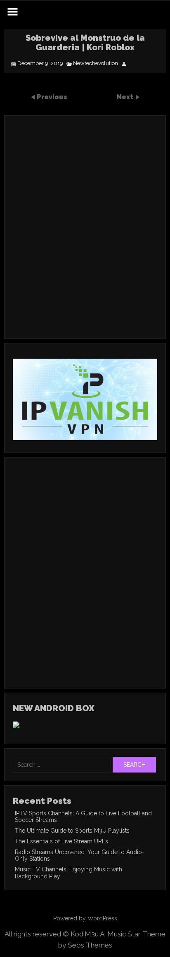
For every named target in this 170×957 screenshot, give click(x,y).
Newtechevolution (95, 63)
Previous (52, 97)
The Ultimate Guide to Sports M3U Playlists (72, 830)
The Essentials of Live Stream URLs (61, 841)
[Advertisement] (85, 238)
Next (126, 97)
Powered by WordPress (85, 918)
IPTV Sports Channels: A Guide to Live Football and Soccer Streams (83, 816)
